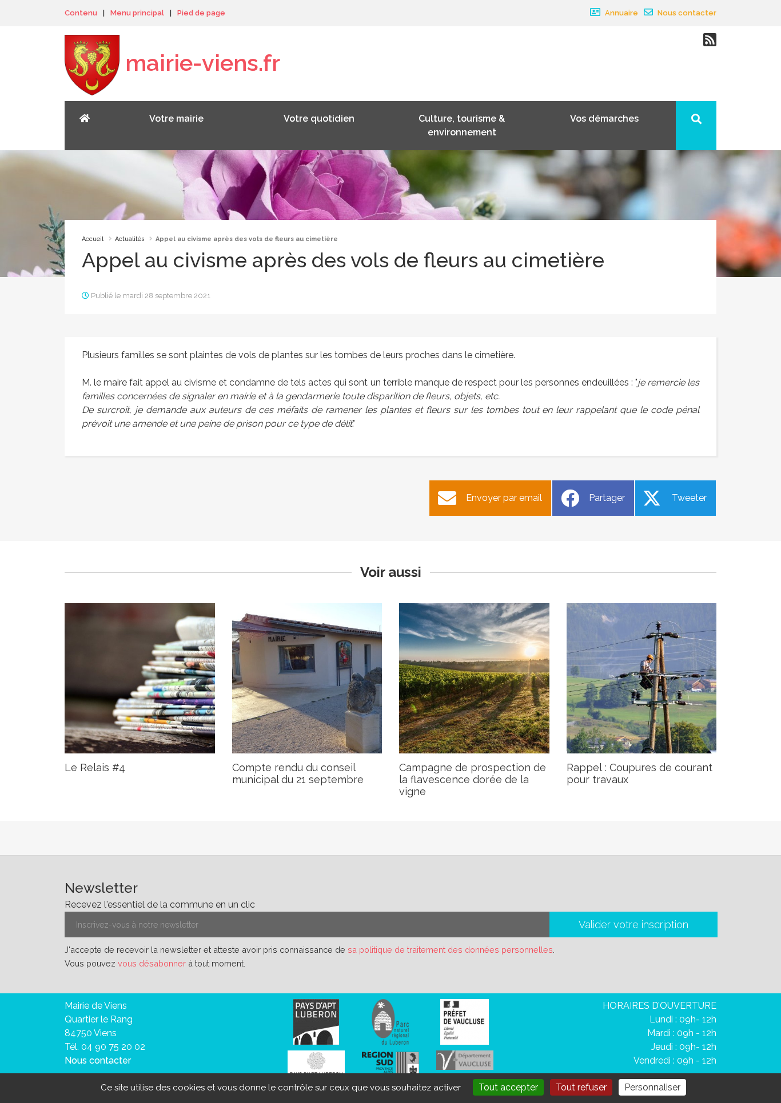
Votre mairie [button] (176, 118)
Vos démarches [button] (604, 118)
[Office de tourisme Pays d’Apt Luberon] (316, 1066)
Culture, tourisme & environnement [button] (462, 125)
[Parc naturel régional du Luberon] (390, 1021)
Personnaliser (652, 1087)
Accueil (92, 239)
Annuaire (620, 13)
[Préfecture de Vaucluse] (464, 1021)
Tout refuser (581, 1087)
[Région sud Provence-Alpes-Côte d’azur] (390, 1065)
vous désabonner (152, 963)
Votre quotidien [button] (319, 118)
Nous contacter (686, 13)
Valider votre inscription (633, 924)
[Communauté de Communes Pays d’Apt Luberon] (316, 1021)
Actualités (129, 239)
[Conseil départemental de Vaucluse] (464, 1059)
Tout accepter (508, 1087)
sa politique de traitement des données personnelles (450, 949)
